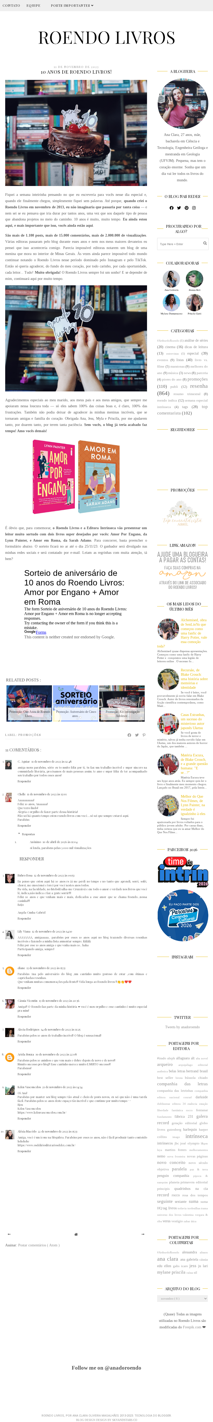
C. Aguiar (24, 761)
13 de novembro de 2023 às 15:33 (45, 968)
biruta (179, 1077)
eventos (162, 360)
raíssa (190, 1272)
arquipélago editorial (193, 1064)
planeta (174, 1182)
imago (176, 1136)
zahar (187, 1221)
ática (193, 1221)
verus (166, 1221)
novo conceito (171, 1162)
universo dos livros (169, 1214)
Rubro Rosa (25, 875)
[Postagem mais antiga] (143, 1234)
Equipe (33, 5)
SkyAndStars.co (124, 1419)
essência (192, 1103)
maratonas (177, 366)
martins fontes (176, 1150)
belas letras (177, 1071)
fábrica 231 (184, 1117)
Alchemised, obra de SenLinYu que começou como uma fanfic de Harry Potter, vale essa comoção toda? (182, 633)
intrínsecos (165, 1143)
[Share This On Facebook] (129, 735)
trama (204, 1208)
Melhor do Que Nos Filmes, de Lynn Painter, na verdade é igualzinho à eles (193, 805)
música (173, 373)
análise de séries (196, 340)
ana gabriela (189, 1259)
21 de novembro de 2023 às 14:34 (62, 1087)
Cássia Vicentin (27, 1001)
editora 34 (179, 1103)
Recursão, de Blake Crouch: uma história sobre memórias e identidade (194, 678)
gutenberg (174, 1129)
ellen (167, 1266)
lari (205, 1266)
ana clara (167, 1258)
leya (159, 1149)
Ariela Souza (26, 1054)
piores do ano (172, 379)
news (187, 373)
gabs (176, 1266)
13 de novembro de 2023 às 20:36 (59, 1001)
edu (159, 1266)
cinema (170, 347)
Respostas (28, 834)
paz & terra (199, 1169)
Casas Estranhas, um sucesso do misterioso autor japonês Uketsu (193, 721)
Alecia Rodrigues (28, 1029)
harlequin (190, 1129)
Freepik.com (192, 1327)
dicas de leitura (196, 347)
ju (199, 1266)
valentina (188, 1214)
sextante (181, 1202)
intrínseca (196, 1136)
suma (193, 1201)
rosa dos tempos (195, 1195)
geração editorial (184, 1123)
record (163, 1194)
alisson (204, 1252)
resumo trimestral (187, 394)
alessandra (189, 1252)
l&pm (204, 1143)
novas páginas (197, 1156)
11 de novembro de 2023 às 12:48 (51, 761)
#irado (161, 1058)
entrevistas (172, 353)
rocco (176, 1195)
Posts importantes (71, 5)
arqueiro (165, 1064)
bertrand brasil (197, 1071)
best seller (165, 1078)
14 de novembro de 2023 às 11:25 (60, 1029)
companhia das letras (182, 1083)
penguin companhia (173, 1176)
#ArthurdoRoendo (168, 340)
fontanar (202, 1110)
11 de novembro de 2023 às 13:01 (46, 794)
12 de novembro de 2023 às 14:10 (52, 931)
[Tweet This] (137, 735)
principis (163, 1189)
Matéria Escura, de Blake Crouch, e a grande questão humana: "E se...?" (194, 764)
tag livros (169, 1208)
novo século (198, 1163)
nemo (161, 1156)
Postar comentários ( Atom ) (39, 1245)
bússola (190, 1078)
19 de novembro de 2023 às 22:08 (56, 1054)
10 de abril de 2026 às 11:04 (60, 842)
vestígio (177, 1221)
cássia (203, 1259)
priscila (178, 1272)
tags (185, 407)
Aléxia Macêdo (27, 1131)
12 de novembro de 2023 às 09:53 (54, 875)
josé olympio (189, 1143)
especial (193, 353)
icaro (184, 1266)
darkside (202, 1097)
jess (192, 1265)
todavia (182, 1208)
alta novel (202, 1058)
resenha (199, 386)
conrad (187, 1097)
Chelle (21, 794)
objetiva (163, 1169)
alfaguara (183, 1058)
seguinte (165, 1201)
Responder (24, 781)
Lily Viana (24, 931)
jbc (177, 1143)
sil (195, 1272)
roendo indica (167, 400)
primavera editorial (194, 1182)
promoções (29, 735)
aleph (171, 1058)
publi (174, 387)
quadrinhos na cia (191, 1189)
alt (193, 1058)
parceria (202, 373)
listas (180, 360)
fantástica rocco (182, 1110)
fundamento (164, 1116)
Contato (11, 5)
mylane (164, 1272)
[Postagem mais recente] (9, 1234)
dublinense (163, 1103)
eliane (21, 968)
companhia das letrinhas (175, 1091)
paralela (179, 1168)
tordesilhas (194, 1208)
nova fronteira (176, 1156)
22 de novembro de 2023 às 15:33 (57, 1131)
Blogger (164, 1415)
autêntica (162, 1071)
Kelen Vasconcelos (29, 1087)
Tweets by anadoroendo (182, 1027)
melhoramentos (198, 1149)
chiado (203, 1078)
